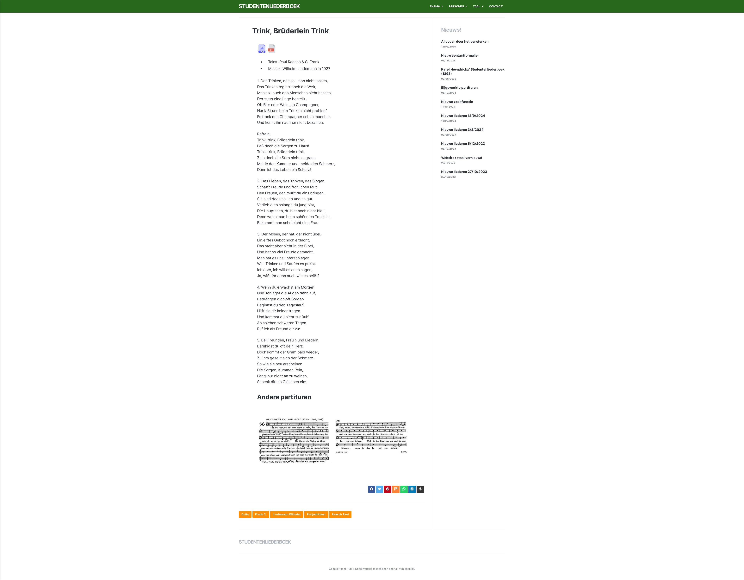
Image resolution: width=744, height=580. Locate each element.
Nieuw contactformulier (460, 55)
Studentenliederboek (269, 6)
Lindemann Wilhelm (287, 514)
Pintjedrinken (316, 514)
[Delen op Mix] (395, 489)
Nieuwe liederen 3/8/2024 (462, 130)
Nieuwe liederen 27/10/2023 (464, 172)
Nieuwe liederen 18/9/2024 (463, 116)
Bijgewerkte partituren (459, 88)
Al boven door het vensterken (464, 41)
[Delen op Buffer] (420, 489)
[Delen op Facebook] (371, 489)
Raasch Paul (340, 514)
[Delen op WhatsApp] (403, 489)
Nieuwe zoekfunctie (457, 102)
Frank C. (261, 514)
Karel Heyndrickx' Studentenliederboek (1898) (473, 71)
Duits (245, 514)
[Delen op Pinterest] (387, 489)
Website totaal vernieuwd (461, 158)
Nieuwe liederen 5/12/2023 (463, 144)
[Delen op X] (379, 489)
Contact (495, 6)
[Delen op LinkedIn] (412, 489)
